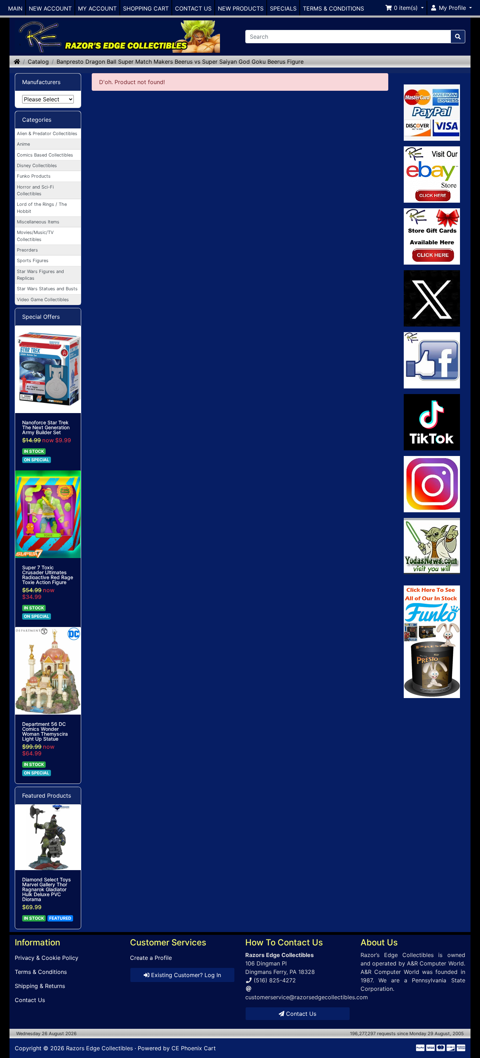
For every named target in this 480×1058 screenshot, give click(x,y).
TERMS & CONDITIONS (333, 8)
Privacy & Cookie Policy (46, 957)
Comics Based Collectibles (45, 155)
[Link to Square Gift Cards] (432, 236)
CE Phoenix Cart (193, 1048)
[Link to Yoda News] (432, 546)
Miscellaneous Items (38, 221)
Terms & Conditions (41, 971)
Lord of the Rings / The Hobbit (42, 208)
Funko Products (34, 176)
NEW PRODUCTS (241, 8)
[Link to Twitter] (432, 298)
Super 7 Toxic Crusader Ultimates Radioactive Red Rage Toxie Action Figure (47, 575)
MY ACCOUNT (97, 8)
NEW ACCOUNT (50, 8)
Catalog (38, 61)
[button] (404, 8)
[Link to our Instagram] (432, 484)
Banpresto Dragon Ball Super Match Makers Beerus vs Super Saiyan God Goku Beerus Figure (180, 61)
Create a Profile (151, 957)
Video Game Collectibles (43, 299)
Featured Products (46, 795)
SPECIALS (283, 8)
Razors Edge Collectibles (99, 1048)
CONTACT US (193, 8)
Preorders (27, 250)
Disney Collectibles (37, 165)
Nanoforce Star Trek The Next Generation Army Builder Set (46, 427)
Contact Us (30, 999)
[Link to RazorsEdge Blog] (432, 422)
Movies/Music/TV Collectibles (35, 236)
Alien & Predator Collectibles (47, 133)
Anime (23, 144)
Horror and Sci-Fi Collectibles (35, 190)
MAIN (15, 8)
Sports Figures (32, 260)
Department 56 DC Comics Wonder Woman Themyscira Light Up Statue (45, 731)
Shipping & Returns (40, 985)
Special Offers (41, 316)
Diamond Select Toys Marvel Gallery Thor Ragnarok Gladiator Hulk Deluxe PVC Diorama (46, 889)
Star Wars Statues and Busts (47, 288)
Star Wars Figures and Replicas (40, 275)
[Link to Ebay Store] (432, 174)
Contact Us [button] (300, 1013)
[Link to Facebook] (432, 360)
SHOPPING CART (146, 8)
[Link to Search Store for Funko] (432, 641)
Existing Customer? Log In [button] (185, 974)
